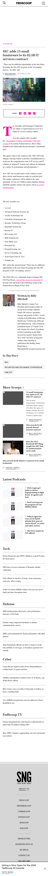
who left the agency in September (28, 280)
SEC (6, 362)
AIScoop (24, 828)
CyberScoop (24, 811)
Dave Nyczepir (35, 420)
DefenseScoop (24, 805)
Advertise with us (24, 844)
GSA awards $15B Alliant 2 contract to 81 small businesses (23, 462)
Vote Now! (7, 872)
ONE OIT (8, 372)
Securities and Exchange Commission (23, 367)
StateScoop (24, 817)
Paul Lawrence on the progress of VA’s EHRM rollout (34, 504)
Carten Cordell (13, 468)
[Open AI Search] (7, 2)
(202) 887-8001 (24, 861)
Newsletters (24, 838)
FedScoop (24, 800)
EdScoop (24, 822)
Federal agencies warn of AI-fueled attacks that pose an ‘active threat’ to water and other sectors (34, 521)
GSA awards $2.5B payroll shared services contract (34, 427)
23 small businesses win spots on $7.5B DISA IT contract (34, 394)
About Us (24, 789)
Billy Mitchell (10, 74)
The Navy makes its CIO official (34, 532)
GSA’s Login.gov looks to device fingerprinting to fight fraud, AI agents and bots (34, 492)
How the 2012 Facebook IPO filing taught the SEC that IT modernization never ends (34, 446)
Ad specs (24, 849)
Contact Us (24, 855)
